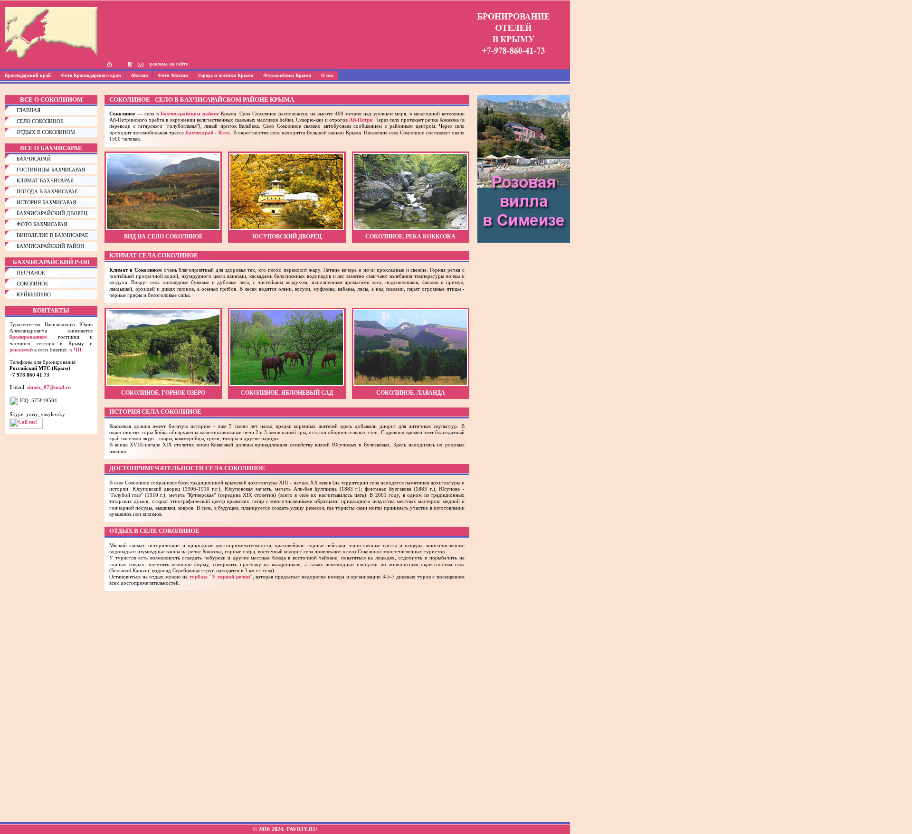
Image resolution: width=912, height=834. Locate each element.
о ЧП (75, 349)
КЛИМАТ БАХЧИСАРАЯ (45, 180)
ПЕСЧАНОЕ (31, 272)
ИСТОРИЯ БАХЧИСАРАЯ (46, 202)
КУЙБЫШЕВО (34, 294)
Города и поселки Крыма (225, 75)
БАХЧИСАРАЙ (34, 158)
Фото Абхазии (173, 75)
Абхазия (139, 75)
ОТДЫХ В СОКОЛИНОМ (46, 132)
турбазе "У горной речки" (221, 576)
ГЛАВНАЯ (28, 110)
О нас (327, 75)
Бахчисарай (199, 132)
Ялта (224, 132)
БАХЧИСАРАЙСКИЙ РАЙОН (50, 246)
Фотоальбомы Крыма (287, 75)
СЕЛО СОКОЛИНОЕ (40, 121)
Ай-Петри (360, 120)
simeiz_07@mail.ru (49, 387)
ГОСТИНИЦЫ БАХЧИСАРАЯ (51, 169)
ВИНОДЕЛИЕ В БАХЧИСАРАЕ (52, 235)
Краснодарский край (28, 75)
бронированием (28, 337)
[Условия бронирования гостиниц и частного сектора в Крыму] (513, 60)
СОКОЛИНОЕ (32, 283)
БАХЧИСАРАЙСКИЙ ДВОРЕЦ (52, 213)
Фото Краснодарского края (91, 75)
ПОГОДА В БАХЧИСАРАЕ (47, 191)
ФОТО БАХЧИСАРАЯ (42, 224)
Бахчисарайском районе (190, 113)
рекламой (21, 349)
